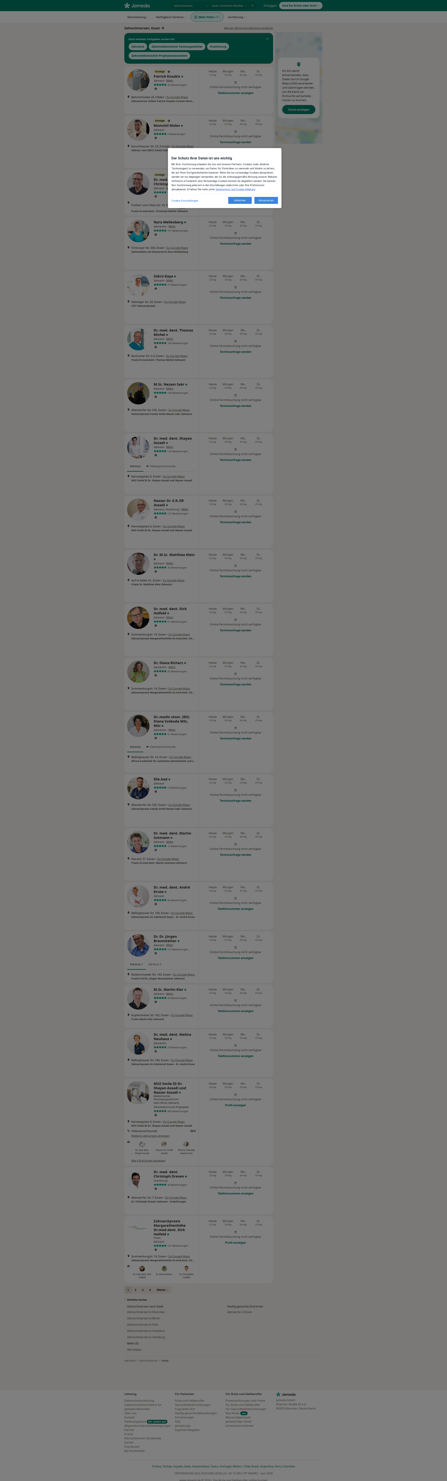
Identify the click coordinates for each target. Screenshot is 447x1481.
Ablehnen (240, 200)
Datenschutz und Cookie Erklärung (235, 189)
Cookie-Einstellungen (184, 200)
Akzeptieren (266, 200)
